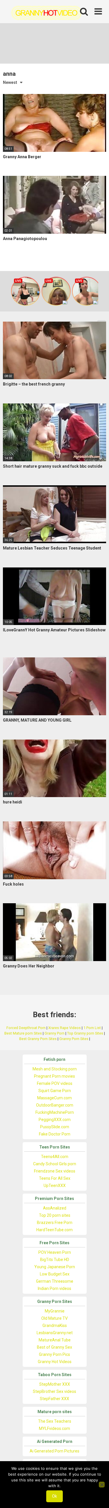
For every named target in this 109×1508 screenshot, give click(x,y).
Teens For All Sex (54, 1178)
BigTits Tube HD (54, 1259)
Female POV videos (54, 1083)
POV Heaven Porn (54, 1252)
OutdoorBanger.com (54, 1105)
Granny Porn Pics (54, 1354)
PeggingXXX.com (55, 1119)
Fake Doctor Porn (54, 1134)
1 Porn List (92, 1028)
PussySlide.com (54, 1126)
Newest (10, 82)
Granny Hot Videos (55, 1361)
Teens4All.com (54, 1156)
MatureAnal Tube (55, 1340)
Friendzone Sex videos (54, 1171)
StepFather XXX (54, 1398)
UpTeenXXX (55, 1185)
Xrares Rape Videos (64, 1028)
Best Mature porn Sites (23, 1033)
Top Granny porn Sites (85, 1033)
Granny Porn (54, 1033)
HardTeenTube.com (54, 1229)
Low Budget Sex (54, 1274)
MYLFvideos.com (54, 1428)
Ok (54, 1496)
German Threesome (54, 1281)
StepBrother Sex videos (54, 1391)
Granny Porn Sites (73, 1039)
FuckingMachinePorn (54, 1112)
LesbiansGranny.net (55, 1332)
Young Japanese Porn (54, 1266)
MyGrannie (55, 1311)
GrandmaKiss (54, 1325)
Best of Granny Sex (54, 1347)
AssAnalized (54, 1208)
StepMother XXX (54, 1384)
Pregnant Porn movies (54, 1076)
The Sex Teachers (54, 1421)
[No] (102, 1484)
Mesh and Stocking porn (55, 1069)
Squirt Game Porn (54, 1090)
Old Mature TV (54, 1318)
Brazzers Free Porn (54, 1222)
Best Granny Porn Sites (38, 1039)
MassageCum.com (54, 1098)
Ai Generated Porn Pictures (54, 1451)
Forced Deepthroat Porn (26, 1028)
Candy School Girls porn (54, 1164)
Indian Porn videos (54, 1288)
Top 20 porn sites (54, 1215)
